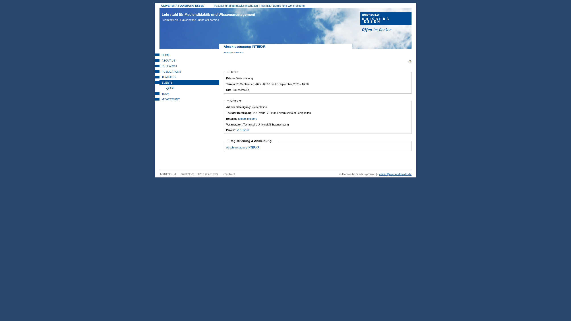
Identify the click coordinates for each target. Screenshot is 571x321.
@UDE (170, 88)
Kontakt (229, 174)
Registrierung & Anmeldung (251, 141)
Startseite (229, 52)
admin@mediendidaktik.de (395, 174)
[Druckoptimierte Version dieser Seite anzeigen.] (410, 61)
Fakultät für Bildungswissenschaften (236, 5)
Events (239, 52)
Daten (236, 72)
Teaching (169, 77)
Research (169, 66)
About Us (168, 60)
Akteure (237, 101)
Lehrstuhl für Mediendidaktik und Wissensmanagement (208, 17)
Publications (171, 71)
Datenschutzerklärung (199, 174)
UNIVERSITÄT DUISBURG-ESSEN (182, 5)
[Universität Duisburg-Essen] (386, 22)
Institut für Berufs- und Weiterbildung (283, 5)
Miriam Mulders (247, 118)
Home (166, 55)
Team (165, 93)
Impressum (167, 174)
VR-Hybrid (243, 130)
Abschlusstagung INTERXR (243, 147)
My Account (171, 99)
